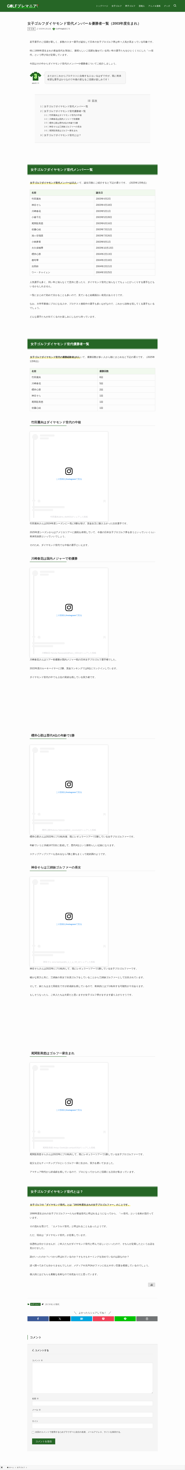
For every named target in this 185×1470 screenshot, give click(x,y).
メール (36, 1410)
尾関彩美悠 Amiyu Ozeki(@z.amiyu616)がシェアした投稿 (69, 1147)
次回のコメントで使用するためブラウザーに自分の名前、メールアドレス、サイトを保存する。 (78, 1432)
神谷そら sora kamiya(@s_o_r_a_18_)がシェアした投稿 (69, 962)
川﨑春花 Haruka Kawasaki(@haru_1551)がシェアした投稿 (69, 653)
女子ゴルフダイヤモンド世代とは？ (62, 135)
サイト (35, 1421)
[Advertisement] (92, 704)
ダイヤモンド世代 (52, 1304)
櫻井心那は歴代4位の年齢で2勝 (63, 123)
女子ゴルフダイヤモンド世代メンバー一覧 (66, 106)
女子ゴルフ (35, 1304)
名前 (35, 1398)
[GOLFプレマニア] (23, 6)
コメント (37, 1360)
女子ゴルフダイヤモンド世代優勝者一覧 (65, 111)
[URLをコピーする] (147, 1318)
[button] (38, 1318)
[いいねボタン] (151, 1285)
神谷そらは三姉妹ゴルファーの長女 (65, 126)
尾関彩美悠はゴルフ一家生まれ (63, 130)
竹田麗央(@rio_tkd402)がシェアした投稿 (69, 517)
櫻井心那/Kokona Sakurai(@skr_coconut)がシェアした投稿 (69, 830)
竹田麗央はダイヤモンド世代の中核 (65, 115)
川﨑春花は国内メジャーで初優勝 (64, 119)
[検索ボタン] (175, 6)
